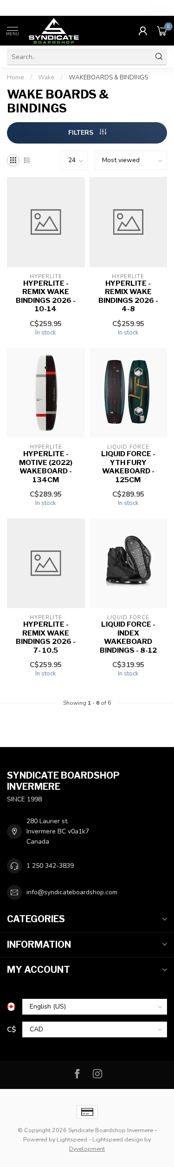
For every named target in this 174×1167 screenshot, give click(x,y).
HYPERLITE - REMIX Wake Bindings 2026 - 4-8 (128, 296)
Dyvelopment (87, 1149)
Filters (81, 132)
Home (15, 77)
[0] (162, 30)
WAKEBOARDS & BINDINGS (108, 77)
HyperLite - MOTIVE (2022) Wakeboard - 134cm (45, 467)
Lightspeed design (117, 1139)
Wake (46, 77)
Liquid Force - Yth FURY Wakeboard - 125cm (128, 467)
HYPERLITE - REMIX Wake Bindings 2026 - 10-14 (46, 296)
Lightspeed (72, 1139)
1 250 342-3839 (50, 865)
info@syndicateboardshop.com (71, 892)
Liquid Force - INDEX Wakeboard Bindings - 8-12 (128, 637)
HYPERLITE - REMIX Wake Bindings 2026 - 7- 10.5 (46, 637)
